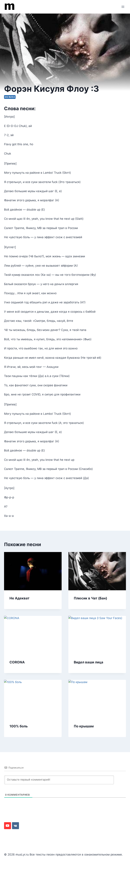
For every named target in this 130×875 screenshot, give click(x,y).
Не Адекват (19, 598)
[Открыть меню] (123, 6)
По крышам (84, 726)
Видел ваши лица (88, 662)
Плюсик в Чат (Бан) (90, 598)
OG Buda (10, 97)
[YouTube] (7, 825)
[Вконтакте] (15, 825)
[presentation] (33, 571)
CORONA (17, 662)
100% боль (18, 726)
